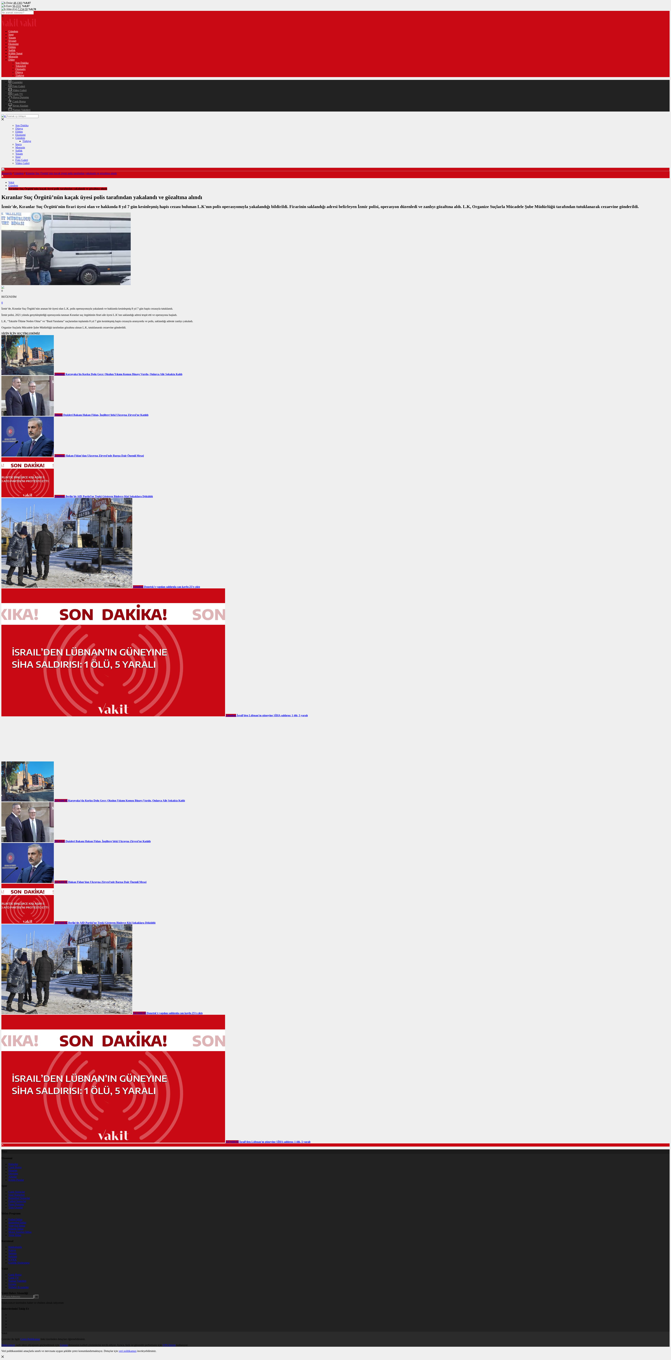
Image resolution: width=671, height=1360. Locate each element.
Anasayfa (6, 173)
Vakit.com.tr (8, 1345)
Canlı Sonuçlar (16, 1191)
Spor (11, 34)
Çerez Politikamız (30, 1339)
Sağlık (11, 50)
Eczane (12, 1284)
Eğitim (12, 47)
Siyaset (12, 40)
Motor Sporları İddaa (19, 1231)
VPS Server (169, 1345)
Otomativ (20, 69)
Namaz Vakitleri (21, 109)
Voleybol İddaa (16, 1225)
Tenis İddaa (14, 1235)
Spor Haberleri (16, 1194)
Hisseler (12, 1170)
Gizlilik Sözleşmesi (19, 1262)
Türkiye (19, 75)
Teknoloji (20, 66)
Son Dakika (21, 62)
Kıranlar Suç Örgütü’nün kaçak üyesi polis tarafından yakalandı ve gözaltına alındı (71, 173)
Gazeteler (17, 82)
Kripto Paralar (16, 1179)
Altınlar (12, 1176)
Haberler (13, 1164)
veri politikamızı (127, 1351)
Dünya (19, 72)
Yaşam (12, 37)
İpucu (18, 144)
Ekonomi (13, 43)
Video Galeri (19, 90)
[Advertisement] (27, 739)
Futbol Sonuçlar (17, 1201)
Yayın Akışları (20, 105)
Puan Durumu (16, 1204)
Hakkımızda (15, 1247)
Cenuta (64, 1345)
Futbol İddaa (15, 1219)
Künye (12, 1250)
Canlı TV (17, 94)
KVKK (12, 1259)
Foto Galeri (18, 86)
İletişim (12, 1253)
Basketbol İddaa (17, 1222)
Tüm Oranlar (15, 1207)
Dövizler (13, 1173)
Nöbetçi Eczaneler (18, 1287)
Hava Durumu (20, 97)
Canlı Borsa (19, 101)
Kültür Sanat (15, 53)
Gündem (13, 31)
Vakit (11, 182)
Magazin (13, 56)
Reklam (12, 1256)
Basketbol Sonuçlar (19, 1198)
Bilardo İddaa (15, 1228)
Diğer (11, 59)
